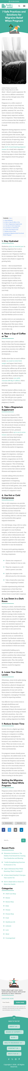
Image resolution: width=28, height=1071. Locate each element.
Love (7, 930)
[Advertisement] (14, 199)
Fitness (8, 910)
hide (11, 218)
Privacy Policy (17, 1010)
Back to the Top (14, 1021)
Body (7, 906)
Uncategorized (10, 938)
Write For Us (13, 1054)
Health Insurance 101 (13, 1043)
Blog (13, 1037)
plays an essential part (16, 246)
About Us (13, 1026)
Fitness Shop (10, 914)
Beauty (8, 898)
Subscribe (14, 1)
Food (7, 918)
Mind (7, 934)
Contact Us (13, 1048)
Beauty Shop (10, 902)
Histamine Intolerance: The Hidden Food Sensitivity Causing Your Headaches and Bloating (14, 856)
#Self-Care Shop (11, 894)
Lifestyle (8, 926)
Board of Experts (13, 1032)
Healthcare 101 (10, 922)
